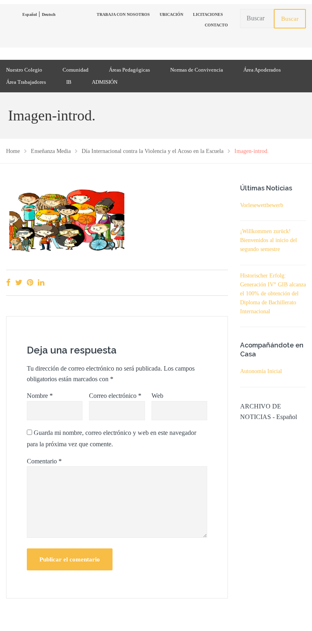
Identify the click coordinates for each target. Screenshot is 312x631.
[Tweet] (18, 282)
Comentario (44, 461)
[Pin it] (30, 282)
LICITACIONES (208, 14)
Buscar (290, 18)
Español (29, 14)
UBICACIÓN (171, 14)
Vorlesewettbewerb (261, 205)
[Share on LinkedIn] (41, 282)
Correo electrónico (115, 395)
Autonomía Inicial (261, 371)
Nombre (40, 395)
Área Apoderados (262, 70)
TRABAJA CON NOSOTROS (123, 14)
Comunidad (76, 70)
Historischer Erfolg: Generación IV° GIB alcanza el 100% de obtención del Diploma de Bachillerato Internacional (273, 293)
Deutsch (49, 14)
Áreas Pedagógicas (129, 70)
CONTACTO (216, 25)
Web (157, 395)
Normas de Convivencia (196, 70)
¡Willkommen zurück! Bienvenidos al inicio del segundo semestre (268, 240)
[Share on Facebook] (8, 282)
